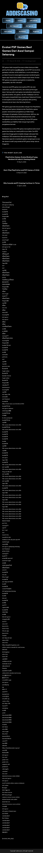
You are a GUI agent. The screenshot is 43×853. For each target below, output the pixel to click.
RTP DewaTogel (7, 795)
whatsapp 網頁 (6, 410)
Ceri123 (4, 364)
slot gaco (5, 457)
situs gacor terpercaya (9, 811)
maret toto (5, 535)
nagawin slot (6, 764)
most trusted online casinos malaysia (13, 783)
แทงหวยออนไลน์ (7, 565)
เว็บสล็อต (4, 223)
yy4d (3, 713)
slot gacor (5, 317)
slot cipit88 (5, 467)
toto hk (4, 574)
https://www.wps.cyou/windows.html (13, 403)
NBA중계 (4, 832)
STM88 (4, 415)
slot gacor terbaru (7, 408)
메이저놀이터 (6, 790)
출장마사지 (5, 677)
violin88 (4, 806)
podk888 (5, 331)
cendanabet (6, 816)
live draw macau (7, 792)
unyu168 (4, 750)
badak (4, 441)
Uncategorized (30, 61)
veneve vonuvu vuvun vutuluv (11, 797)
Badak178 (5, 368)
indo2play (5, 708)
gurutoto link (6, 366)
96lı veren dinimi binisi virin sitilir (11, 425)
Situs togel (5, 577)
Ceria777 (5, 706)
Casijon (4, 251)
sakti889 (4, 659)
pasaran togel (6, 560)
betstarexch (6, 387)
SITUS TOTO (5, 551)
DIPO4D (4, 649)
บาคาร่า (4, 570)
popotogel (5, 240)
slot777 (4, 605)
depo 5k (4, 249)
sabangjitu (5, 769)
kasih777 (4, 556)
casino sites (5, 701)
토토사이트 (5, 628)
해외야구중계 (6, 521)
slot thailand (6, 399)
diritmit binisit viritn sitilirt (9, 799)
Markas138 (5, 752)
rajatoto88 (5, 607)
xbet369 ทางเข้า (7, 670)
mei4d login (5, 542)
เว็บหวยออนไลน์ (6, 202)
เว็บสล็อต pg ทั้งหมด (8, 279)
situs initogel (6, 207)
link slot (4, 598)
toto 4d (4, 307)
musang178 (5, 314)
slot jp (4, 277)
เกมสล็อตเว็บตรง (7, 326)
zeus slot (5, 624)
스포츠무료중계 (6, 588)
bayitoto (4, 209)
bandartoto (5, 694)
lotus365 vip (5, 698)
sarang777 (5, 336)
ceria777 (4, 741)
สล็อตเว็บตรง (5, 226)
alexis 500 (5, 640)
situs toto (5, 642)
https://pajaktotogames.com (10, 645)
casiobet (5, 771)
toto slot (4, 230)
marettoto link (6, 537)
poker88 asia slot (7, 558)
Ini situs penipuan (7, 418)
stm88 (4, 563)
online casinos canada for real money (13, 647)
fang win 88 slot (7, 471)
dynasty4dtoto (6, 738)
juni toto (4, 523)
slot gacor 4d (6, 247)
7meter (4, 635)
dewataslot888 (7, 715)
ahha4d (4, 745)
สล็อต (3, 291)
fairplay (4, 668)
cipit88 (4, 270)
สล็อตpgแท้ (5, 254)
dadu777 (4, 296)
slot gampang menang (9, 591)
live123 (4, 584)
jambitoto (5, 766)
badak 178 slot (6, 345)
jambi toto (5, 759)
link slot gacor (6, 228)
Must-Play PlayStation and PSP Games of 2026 (21, 170)
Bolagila (4, 787)
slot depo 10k (6, 394)
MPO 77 (4, 689)
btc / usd (4, 530)
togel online (5, 371)
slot (3, 265)
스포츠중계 (5, 696)
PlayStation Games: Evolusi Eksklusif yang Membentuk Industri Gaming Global (22, 158)
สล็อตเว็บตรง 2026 (7, 338)
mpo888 (4, 743)
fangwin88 (5, 216)
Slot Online (5, 818)
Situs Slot (5, 734)
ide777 (4, 528)
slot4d (4, 221)
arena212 (5, 354)
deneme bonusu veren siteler (11, 776)
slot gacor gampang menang (11, 546)
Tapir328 (4, 263)
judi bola (4, 357)
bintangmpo (6, 652)
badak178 (5, 211)
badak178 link (6, 406)
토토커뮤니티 (6, 802)
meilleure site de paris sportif (11, 539)
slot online (5, 785)
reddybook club (7, 661)
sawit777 (5, 691)
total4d (4, 724)
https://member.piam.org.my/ (11, 748)
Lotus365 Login (6, 680)
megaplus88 (6, 619)
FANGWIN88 (6, 284)
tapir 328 (5, 460)
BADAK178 (5, 282)
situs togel (5, 731)
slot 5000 (5, 813)
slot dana (5, 727)
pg (3, 687)
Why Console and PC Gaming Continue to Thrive (21, 183)
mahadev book (6, 663)
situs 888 (5, 729)
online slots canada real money (11, 673)
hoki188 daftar (19, 70)
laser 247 (5, 656)
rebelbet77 (5, 385)
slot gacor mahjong (8, 204)
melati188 (5, 544)
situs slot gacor (6, 778)
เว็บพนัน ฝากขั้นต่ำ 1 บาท (9, 244)
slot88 (4, 219)
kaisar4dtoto (6, 736)
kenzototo (5, 626)
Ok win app (5, 631)
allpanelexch (6, 666)
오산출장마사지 (6, 675)
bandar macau (6, 375)
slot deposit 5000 (7, 581)
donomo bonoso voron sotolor (11, 804)
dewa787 (5, 312)
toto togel (5, 293)
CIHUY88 (5, 612)
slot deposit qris (7, 638)
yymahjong (5, 684)
